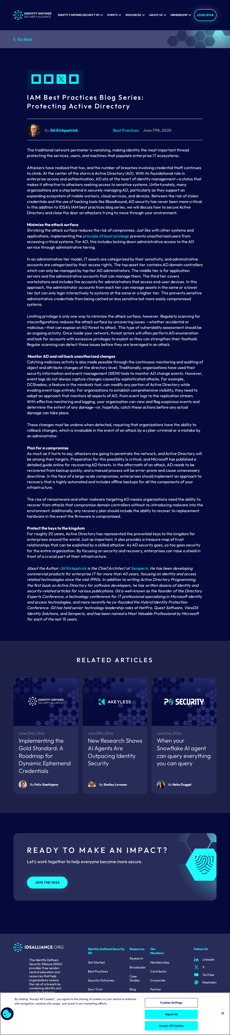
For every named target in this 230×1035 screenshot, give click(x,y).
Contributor (158, 971)
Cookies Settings (171, 1002)
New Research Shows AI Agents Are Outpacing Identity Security (115, 752)
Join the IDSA (47, 882)
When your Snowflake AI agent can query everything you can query (184, 752)
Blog (133, 989)
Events (112, 15)
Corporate (157, 980)
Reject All (171, 1014)
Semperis (139, 568)
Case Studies (135, 978)
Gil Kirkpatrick (73, 568)
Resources (133, 15)
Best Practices (98, 971)
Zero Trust (95, 989)
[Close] (223, 1013)
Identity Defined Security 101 (79, 15)
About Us (156, 15)
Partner (155, 989)
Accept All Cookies (171, 1025)
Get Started (96, 962)
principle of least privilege (106, 236)
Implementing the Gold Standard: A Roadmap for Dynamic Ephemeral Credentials (45, 755)
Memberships (159, 962)
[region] (115, 1013)
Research (136, 958)
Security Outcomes (101, 980)
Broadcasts (138, 967)
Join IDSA (205, 15)
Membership (179, 15)
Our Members (157, 951)
